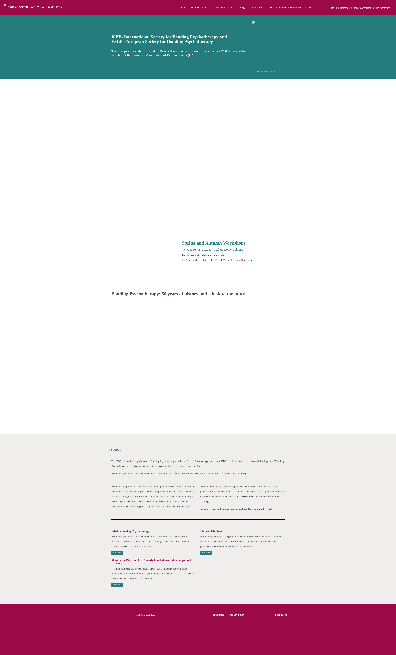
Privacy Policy (236, 614)
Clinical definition (211, 531)
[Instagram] (326, 8)
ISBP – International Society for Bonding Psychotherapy (120, 629)
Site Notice (218, 614)
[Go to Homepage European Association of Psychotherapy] (361, 8)
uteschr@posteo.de (243, 260)
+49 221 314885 (217, 260)
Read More (117, 553)
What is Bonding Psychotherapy (130, 531)
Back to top (281, 614)
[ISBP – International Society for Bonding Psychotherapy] (33, 8)
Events (268, 509)
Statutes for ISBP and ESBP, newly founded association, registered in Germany (152, 562)
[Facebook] (320, 8)
